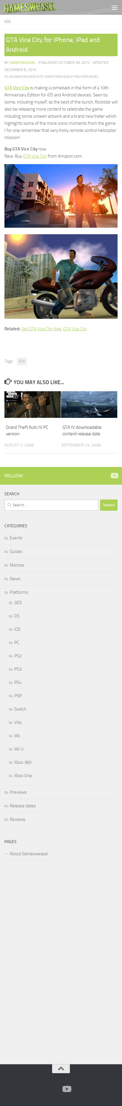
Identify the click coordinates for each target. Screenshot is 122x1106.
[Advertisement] (48, 961)
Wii (17, 735)
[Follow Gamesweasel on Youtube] (114, 475)
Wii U (19, 749)
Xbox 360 (22, 762)
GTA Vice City (16, 87)
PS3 (18, 669)
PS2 (18, 656)
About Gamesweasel (29, 853)
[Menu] (114, 7)
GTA (22, 361)
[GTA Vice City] (61, 226)
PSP (18, 695)
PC (16, 642)
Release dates (23, 806)
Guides (16, 551)
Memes (17, 565)
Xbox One (23, 775)
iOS (7, 21)
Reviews (17, 819)
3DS (18, 602)
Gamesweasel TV (30, 7)
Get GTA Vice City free (41, 329)
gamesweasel (23, 62)
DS (17, 616)
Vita (17, 722)
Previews (18, 792)
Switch (20, 709)
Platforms (19, 592)
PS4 (18, 682)
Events (16, 538)
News (15, 578)
